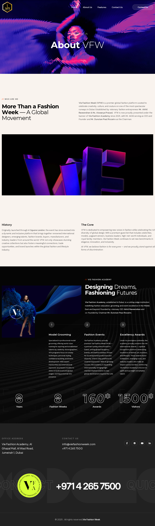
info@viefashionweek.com (79, 444)
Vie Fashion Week (91, 519)
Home (71, 33)
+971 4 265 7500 (72, 448)
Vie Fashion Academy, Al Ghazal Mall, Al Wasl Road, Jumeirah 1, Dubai (18, 448)
